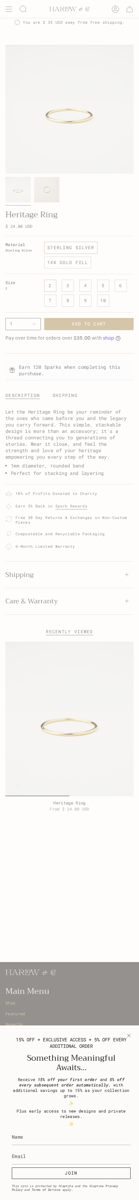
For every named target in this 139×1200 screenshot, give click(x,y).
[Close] (129, 1035)
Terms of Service (46, 1190)
